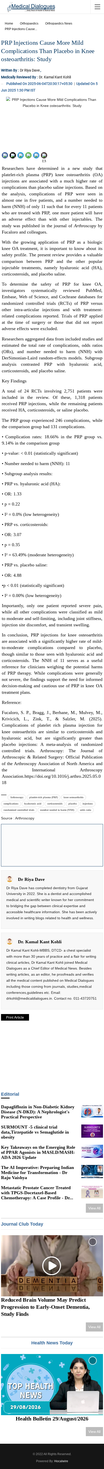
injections (88, 803)
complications (11, 803)
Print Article (15, 1017)
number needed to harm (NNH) (57, 810)
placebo (72, 803)
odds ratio (85, 810)
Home (9, 23)
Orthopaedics (29, 23)
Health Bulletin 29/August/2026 (52, 1418)
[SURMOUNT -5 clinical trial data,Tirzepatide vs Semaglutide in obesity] (92, 1131)
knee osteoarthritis (74, 797)
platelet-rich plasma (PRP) (43, 797)
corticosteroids (55, 803)
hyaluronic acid (32, 803)
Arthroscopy (16, 797)
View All (94, 1208)
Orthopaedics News (58, 23)
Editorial (10, 1094)
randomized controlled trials (19, 810)
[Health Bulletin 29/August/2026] (52, 1384)
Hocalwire (61, 1461)
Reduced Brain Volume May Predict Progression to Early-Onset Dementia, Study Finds (45, 1307)
